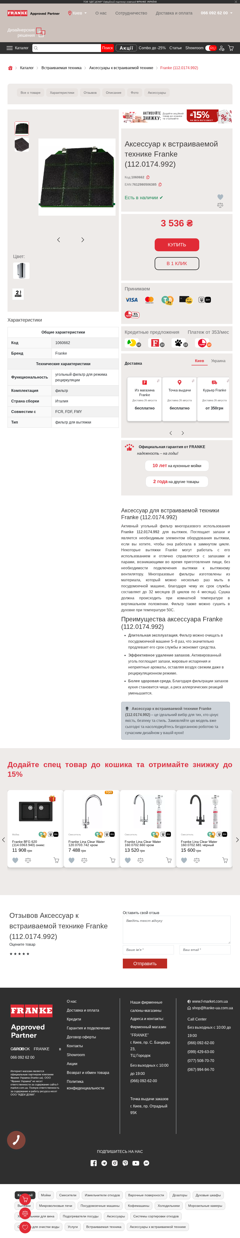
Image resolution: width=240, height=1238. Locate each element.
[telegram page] (104, 1163)
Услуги (73, 1227)
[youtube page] (135, 1163)
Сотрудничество (131, 13)
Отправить (145, 963)
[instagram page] (114, 1163)
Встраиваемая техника (103, 1227)
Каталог (22, 48)
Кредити (74, 1019)
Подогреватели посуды (80, 1216)
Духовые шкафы (208, 1195)
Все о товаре (31, 92)
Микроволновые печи (55, 1206)
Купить (177, 244)
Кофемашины (138, 1206)
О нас (101, 13)
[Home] (34, 13)
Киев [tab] (199, 361)
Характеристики (62, 92)
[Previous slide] (60, 240)
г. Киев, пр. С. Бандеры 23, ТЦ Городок (150, 1049)
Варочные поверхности (146, 1195)
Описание (113, 92)
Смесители (67, 1195)
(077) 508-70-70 (201, 1061)
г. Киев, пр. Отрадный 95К (148, 1109)
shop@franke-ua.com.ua (212, 1008)
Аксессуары (157, 92)
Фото (135, 92)
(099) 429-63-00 (201, 1052)
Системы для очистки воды (38, 1227)
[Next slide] (82, 240)
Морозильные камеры (205, 1206)
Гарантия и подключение (88, 1028)
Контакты (75, 1046)
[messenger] (146, 1163)
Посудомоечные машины (100, 1206)
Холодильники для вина (36, 1216)
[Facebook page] (93, 1163)
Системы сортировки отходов (156, 1216)
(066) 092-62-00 (143, 1081)
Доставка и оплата (174, 13)
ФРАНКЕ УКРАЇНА (147, 1)
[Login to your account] (221, 48)
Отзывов (90, 92)
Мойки (46, 1195)
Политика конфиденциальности (85, 1085)
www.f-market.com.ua (210, 1001)
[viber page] (125, 1163)
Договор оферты (81, 1037)
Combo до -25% (152, 48)
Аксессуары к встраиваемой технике (158, 1227)
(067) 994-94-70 (201, 1070)
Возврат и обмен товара (88, 1073)
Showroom (194, 48)
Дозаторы (179, 1195)
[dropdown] (230, 13)
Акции (72, 1064)
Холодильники (169, 1206)
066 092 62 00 (22, 1057)
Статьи (175, 48)
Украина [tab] (218, 361)
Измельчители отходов (102, 1195)
